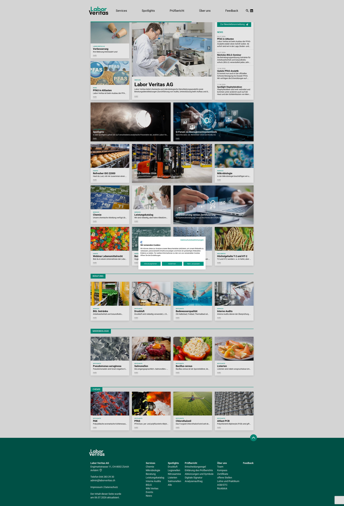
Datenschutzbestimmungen (192, 240)
